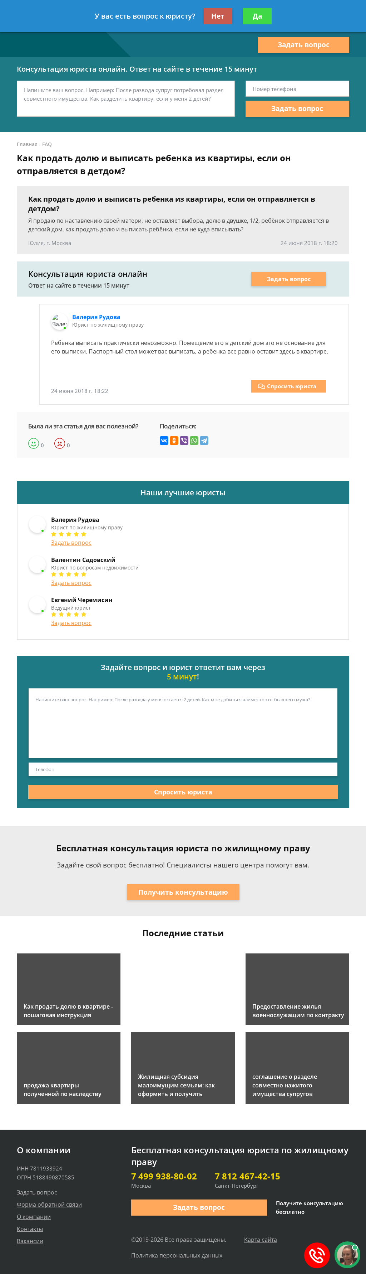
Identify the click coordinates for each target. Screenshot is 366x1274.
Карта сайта (260, 1240)
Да (257, 16)
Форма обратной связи (49, 1204)
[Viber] (184, 440)
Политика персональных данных (176, 1255)
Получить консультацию (183, 892)
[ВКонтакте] (164, 440)
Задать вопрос (304, 44)
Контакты (30, 1229)
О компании (34, 1217)
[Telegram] (204, 440)
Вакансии (30, 1241)
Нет (217, 16)
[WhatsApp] (194, 440)
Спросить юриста (291, 386)
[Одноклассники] (174, 440)
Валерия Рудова (96, 317)
